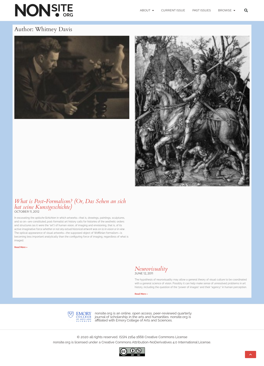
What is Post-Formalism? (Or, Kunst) (70, 204)
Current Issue (173, 10)
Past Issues (201, 10)
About (145, 10)
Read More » (20, 247)
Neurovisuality (151, 269)
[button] (246, 10)
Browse (225, 10)
